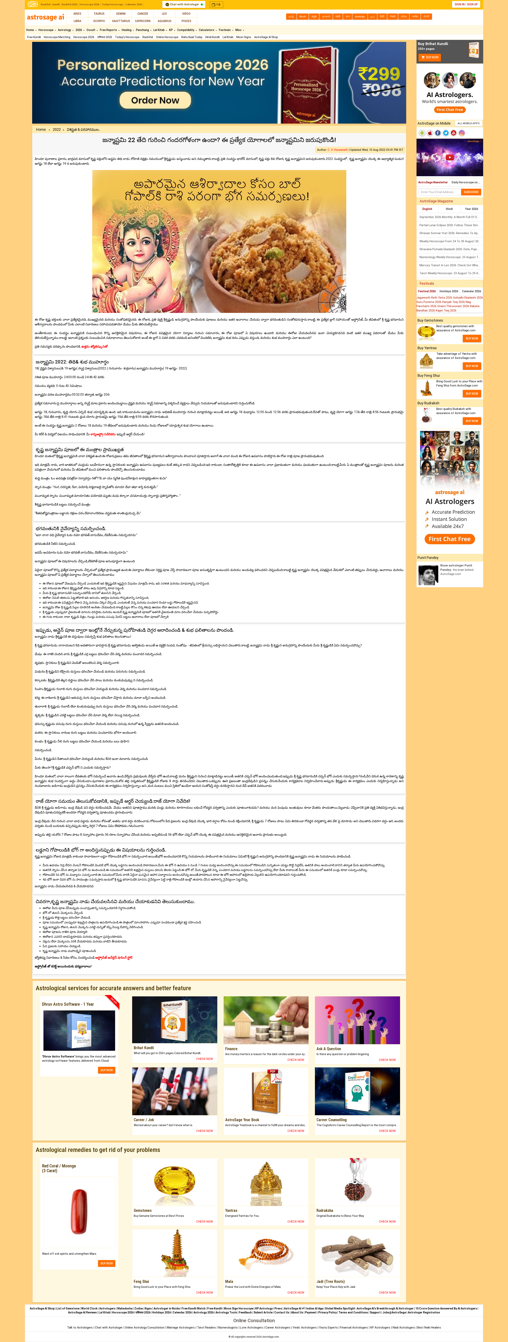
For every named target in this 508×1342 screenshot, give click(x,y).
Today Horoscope (112, 4)
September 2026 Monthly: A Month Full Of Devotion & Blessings (451, 217)
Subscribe (471, 192)
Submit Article (263, 1312)
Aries (77, 13)
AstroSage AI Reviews (82, 1312)
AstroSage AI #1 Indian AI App (303, 1308)
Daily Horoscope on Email (467, 182)
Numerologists (228, 1327)
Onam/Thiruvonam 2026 (453, 306)
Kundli (56, 4)
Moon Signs (243, 37)
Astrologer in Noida (167, 1308)
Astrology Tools (226, 1312)
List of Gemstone (67, 1308)
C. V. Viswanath (338, 150)
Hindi (449, 209)
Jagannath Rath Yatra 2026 (435, 297)
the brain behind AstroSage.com (456, 570)
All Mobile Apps (469, 123)
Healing (127, 30)
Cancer (142, 13)
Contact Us (281, 1312)
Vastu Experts (328, 1327)
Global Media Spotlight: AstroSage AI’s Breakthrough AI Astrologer (369, 1308)
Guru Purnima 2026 (429, 302)
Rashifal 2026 (69, 4)
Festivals (225, 30)
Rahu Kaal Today (191, 37)
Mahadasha (125, 1308)
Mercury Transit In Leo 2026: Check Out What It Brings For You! (451, 265)
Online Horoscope (167, 37)
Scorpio (99, 21)
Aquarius (164, 21)
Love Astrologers (251, 1327)
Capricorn (142, 21)
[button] (60, 83)
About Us (297, 1312)
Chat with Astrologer (184, 4)
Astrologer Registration (424, 1312)
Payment (311, 1312)
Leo (164, 13)
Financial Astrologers (354, 1327)
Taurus (99, 13)
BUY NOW (107, 1070)
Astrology (65, 30)
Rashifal (45, 4)
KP (171, 30)
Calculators (207, 30)
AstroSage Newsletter (433, 182)
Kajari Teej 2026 (446, 310)
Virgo (186, 13)
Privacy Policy (327, 1312)
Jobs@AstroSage (394, 1312)
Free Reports (109, 30)
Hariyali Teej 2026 (454, 302)
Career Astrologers (278, 1327)
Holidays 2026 (449, 291)
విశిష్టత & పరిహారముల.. (83, 129)
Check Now (204, 1059)
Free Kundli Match (193, 1308)
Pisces (186, 21)
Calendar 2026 (133, 4)
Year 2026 (471, 209)
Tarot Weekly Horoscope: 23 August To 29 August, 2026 (451, 273)
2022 (57, 129)
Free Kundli (34, 37)
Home (30, 30)
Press (278, 1308)
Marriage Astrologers (181, 1327)
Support (375, 1312)
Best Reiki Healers (429, 1327)
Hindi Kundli (212, 37)
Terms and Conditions (353, 1312)
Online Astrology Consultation (145, 1327)
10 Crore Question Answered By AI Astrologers (446, 1308)
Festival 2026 (427, 291)
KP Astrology (264, 1308)
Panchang (142, 30)
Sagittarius (121, 21)
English (427, 209)
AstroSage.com (270, 1336)
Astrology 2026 (203, 1312)
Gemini (121, 13)
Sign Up (472, 4)
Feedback (245, 1312)
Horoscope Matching (57, 37)
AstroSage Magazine (436, 201)
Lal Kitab (228, 37)
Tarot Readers (207, 1327)
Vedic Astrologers (305, 1327)
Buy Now (432, 57)
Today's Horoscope (127, 37)
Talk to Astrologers (80, 1327)
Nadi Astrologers (404, 1327)
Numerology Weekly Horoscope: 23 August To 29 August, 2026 (451, 257)
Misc (238, 30)
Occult (91, 30)
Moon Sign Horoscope (238, 1308)
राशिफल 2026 (104, 37)
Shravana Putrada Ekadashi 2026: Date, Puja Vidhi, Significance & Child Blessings (451, 249)
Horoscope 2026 (89, 4)
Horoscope (46, 30)
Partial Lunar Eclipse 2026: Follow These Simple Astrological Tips (451, 225)
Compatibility (186, 30)
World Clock (89, 1308)
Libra (77, 21)
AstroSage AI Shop (266, 37)
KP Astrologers (380, 1327)
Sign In (460, 4)
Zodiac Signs (143, 1308)
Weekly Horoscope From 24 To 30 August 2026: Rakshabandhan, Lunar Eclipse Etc (451, 241)
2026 (79, 30)
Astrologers (107, 1308)
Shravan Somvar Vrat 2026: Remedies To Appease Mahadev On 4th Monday (451, 233)
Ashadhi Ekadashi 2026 (468, 297)
